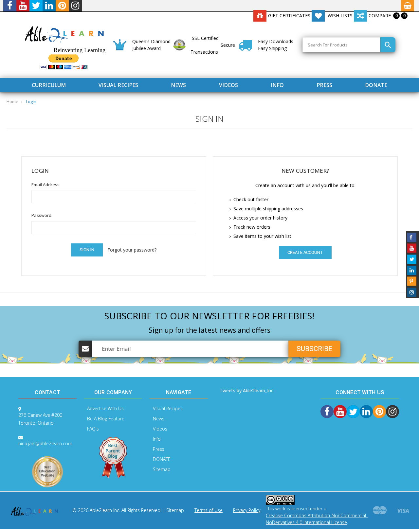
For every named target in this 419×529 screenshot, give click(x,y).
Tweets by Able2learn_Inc (246, 390)
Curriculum (49, 85)
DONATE (376, 85)
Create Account (305, 252)
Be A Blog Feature (105, 418)
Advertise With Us (105, 408)
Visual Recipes (118, 85)
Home (12, 101)
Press (324, 85)
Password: (41, 215)
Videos (228, 85)
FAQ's (93, 429)
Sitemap (162, 469)
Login (31, 101)
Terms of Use (208, 510)
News (178, 85)
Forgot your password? (131, 250)
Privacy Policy (246, 510)
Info (277, 85)
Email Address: (46, 184)
